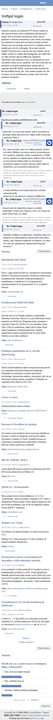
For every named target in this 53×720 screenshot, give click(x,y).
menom (21, 429)
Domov (5, 9)
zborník (43, 624)
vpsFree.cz (35, 718)
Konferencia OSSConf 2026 (18, 302)
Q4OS (37, 496)
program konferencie (23, 624)
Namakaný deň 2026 (14, 259)
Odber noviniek (42, 715)
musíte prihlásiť (30, 102)
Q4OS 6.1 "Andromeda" (15, 487)
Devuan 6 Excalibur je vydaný (19, 424)
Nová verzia (13, 454)
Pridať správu (44, 251)
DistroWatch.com (15, 512)
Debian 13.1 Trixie (12, 522)
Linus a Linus (10, 397)
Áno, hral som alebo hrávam (17, 672)
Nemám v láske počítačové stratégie (21, 690)
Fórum (14, 9)
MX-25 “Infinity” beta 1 (15, 460)
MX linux (11, 476)
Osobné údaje (27, 715)
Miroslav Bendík (20, 264)
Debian (10, 546)
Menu (43, 3)
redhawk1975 (23, 402)
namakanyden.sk (15, 292)
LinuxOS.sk (10, 3)
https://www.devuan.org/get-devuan (23, 449)
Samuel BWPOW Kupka (34, 140)
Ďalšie (26, 638)
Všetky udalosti (26, 642)
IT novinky (12, 596)
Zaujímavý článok (15, 418)
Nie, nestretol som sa (14, 681)
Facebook (11, 89)
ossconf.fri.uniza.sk (16, 629)
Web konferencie (15, 340)
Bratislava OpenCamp (17, 387)
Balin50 (22, 565)
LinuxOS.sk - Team (39, 712)
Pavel (21, 492)
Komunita (12, 296)
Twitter (27, 89)
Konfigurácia (26, 9)
